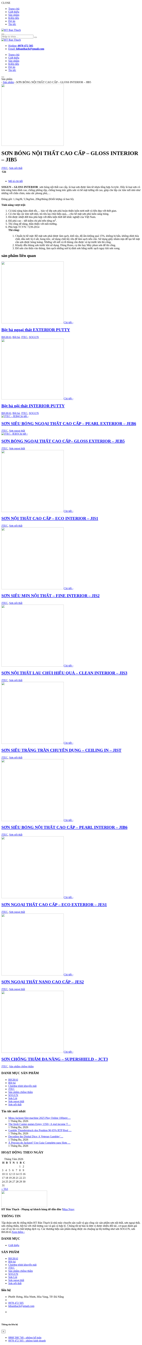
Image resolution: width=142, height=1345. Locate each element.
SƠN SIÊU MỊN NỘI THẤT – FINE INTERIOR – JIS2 (50, 595)
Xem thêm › (18, 1232)
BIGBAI (6, 337)
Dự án (11, 21)
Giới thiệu (13, 11)
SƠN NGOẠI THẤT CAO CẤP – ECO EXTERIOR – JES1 (54, 904)
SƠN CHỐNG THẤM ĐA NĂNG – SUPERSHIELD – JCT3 (54, 1059)
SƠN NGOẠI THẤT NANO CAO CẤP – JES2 (42, 982)
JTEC (4, 168)
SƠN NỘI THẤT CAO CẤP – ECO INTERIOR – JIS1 (49, 518)
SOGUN (34, 337)
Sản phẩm (13, 14)
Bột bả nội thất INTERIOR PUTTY (33, 406)
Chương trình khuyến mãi (22, 1085)
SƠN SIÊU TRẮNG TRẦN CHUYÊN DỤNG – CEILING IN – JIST (61, 750)
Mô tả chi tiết (15, 181)
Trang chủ (13, 8)
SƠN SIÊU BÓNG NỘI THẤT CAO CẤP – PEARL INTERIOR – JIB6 (64, 827)
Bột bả (16, 337)
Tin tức (12, 24)
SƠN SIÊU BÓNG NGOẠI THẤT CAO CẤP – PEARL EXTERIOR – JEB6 (68, 423)
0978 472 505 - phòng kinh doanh (27, 1340)
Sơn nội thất (15, 168)
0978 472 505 (16, 1302)
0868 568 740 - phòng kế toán (24, 1337)
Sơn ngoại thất (17, 430)
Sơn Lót (12, 1098)
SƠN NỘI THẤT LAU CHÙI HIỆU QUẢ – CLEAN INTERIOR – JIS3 (64, 673)
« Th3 (4, 1189)
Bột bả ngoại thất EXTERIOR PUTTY (35, 330)
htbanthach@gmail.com (21, 1306)
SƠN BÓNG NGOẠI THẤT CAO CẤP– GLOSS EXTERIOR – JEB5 (63, 441)
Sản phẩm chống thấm (21, 1066)
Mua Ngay (68, 1209)
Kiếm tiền (13, 18)
